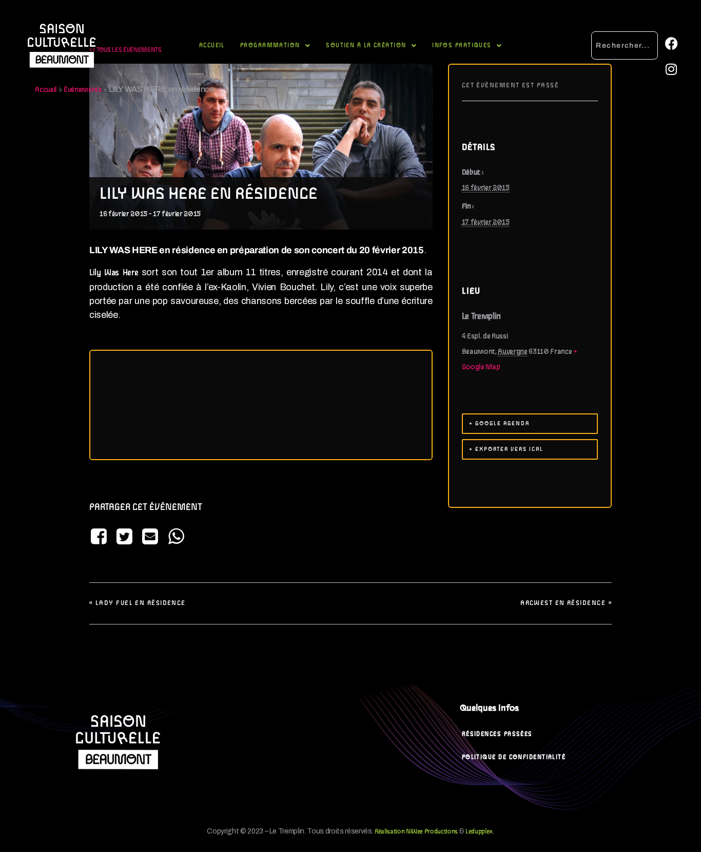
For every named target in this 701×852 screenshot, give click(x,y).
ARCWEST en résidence (566, 603)
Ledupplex (479, 832)
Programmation (270, 45)
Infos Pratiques (462, 45)
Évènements (83, 90)
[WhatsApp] (176, 537)
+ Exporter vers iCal (506, 449)
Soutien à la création (366, 45)
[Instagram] (671, 69)
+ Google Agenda (499, 424)
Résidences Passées (497, 734)
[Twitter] (124, 537)
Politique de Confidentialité (514, 757)
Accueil (212, 45)
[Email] (150, 537)
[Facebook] (671, 43)
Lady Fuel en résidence (137, 603)
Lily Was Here (113, 273)
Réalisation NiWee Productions (416, 832)
